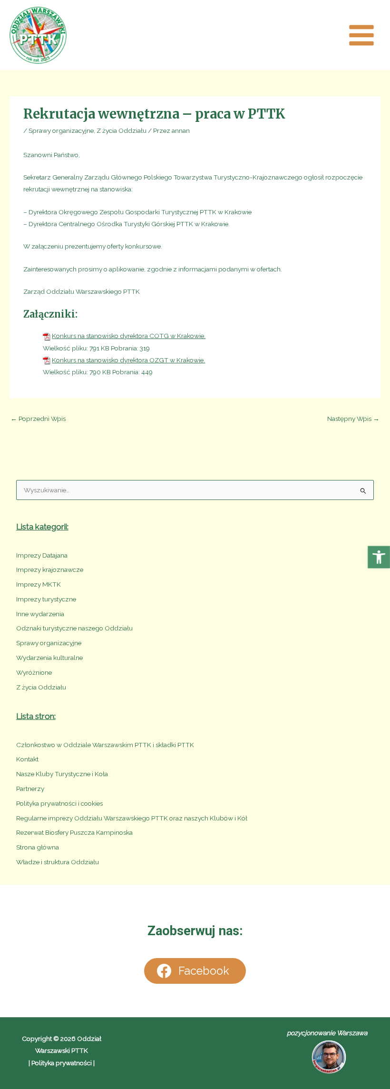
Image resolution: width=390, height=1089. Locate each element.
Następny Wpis (353, 418)
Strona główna (37, 847)
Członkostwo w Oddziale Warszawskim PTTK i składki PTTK (105, 745)
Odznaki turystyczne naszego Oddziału (74, 628)
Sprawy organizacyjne (61, 130)
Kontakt (27, 759)
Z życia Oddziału (121, 130)
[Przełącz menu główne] (361, 35)
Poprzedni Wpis (38, 418)
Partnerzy (30, 788)
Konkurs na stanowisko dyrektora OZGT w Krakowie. (128, 360)
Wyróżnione (34, 672)
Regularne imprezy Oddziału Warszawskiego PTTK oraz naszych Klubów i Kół (131, 818)
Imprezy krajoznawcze (49, 569)
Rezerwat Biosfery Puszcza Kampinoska (74, 832)
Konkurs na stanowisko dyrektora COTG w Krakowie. (128, 336)
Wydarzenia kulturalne (49, 657)
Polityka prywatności (61, 1063)
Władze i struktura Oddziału (57, 862)
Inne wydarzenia (40, 614)
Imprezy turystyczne (46, 599)
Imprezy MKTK (38, 584)
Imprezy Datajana (42, 555)
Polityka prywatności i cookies (59, 803)
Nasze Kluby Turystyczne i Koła (62, 774)
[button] (379, 557)
